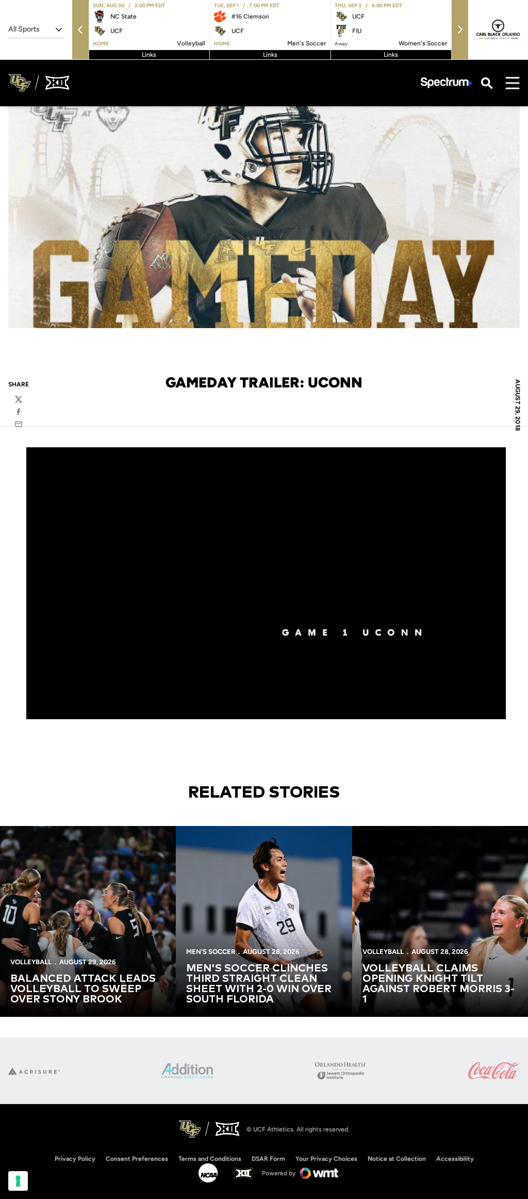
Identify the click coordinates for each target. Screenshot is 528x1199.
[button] (80, 29)
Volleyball (31, 962)
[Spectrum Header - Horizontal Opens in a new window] (446, 82)
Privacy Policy (75, 1158)
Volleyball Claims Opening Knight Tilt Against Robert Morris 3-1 (438, 983)
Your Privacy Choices (326, 1158)
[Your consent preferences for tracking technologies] (18, 1181)
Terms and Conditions (209, 1158)
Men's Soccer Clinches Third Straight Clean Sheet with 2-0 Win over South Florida (259, 983)
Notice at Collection (397, 1158)
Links (149, 54)
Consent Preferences (137, 1158)
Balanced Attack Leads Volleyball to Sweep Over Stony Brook (83, 989)
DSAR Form (268, 1158)
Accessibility (455, 1158)
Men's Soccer (210, 951)
